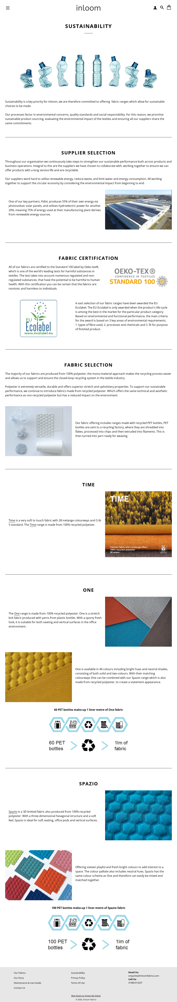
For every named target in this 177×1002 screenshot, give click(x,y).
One (17, 613)
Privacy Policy (78, 977)
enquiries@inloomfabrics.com (143, 975)
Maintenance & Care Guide (27, 982)
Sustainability (78, 972)
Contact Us (19, 987)
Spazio (13, 812)
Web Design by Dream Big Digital (86, 995)
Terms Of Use (78, 982)
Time (12, 520)
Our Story (19, 977)
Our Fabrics (20, 972)
